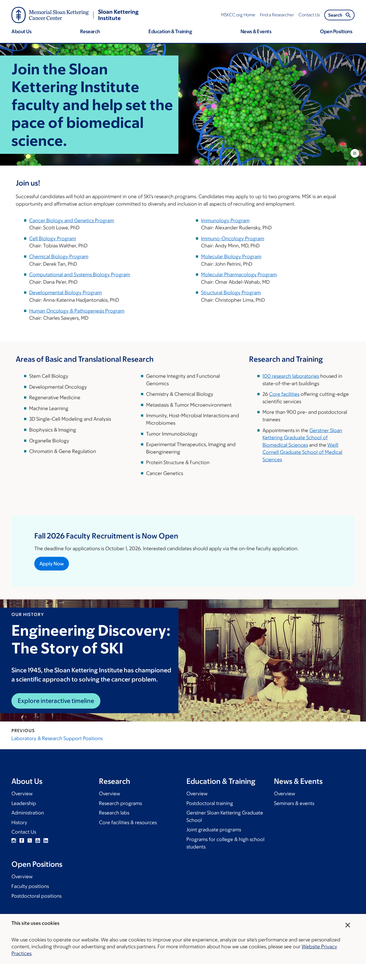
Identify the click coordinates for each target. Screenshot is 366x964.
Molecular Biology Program (231, 256)
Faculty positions (30, 886)
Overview (22, 793)
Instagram (13, 840)
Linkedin (45, 840)
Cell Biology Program (52, 238)
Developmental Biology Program (65, 292)
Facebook (21, 840)
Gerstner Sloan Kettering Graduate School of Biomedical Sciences (302, 438)
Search (335, 15)
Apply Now (51, 564)
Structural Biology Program (231, 292)
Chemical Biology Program (58, 256)
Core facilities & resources (128, 822)
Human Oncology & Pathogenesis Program (76, 311)
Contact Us (23, 832)
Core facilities (284, 394)
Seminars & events (294, 803)
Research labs (114, 813)
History (19, 822)
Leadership (23, 803)
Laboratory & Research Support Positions (57, 738)
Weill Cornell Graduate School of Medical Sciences (302, 452)
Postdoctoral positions (36, 896)
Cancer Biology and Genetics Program (71, 220)
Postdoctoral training (209, 803)
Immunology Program (225, 220)
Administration (27, 813)
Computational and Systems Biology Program (79, 274)
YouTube (37, 840)
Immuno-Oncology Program (232, 238)
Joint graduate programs (213, 829)
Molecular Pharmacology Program (239, 274)
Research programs (120, 803)
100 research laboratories (290, 376)
